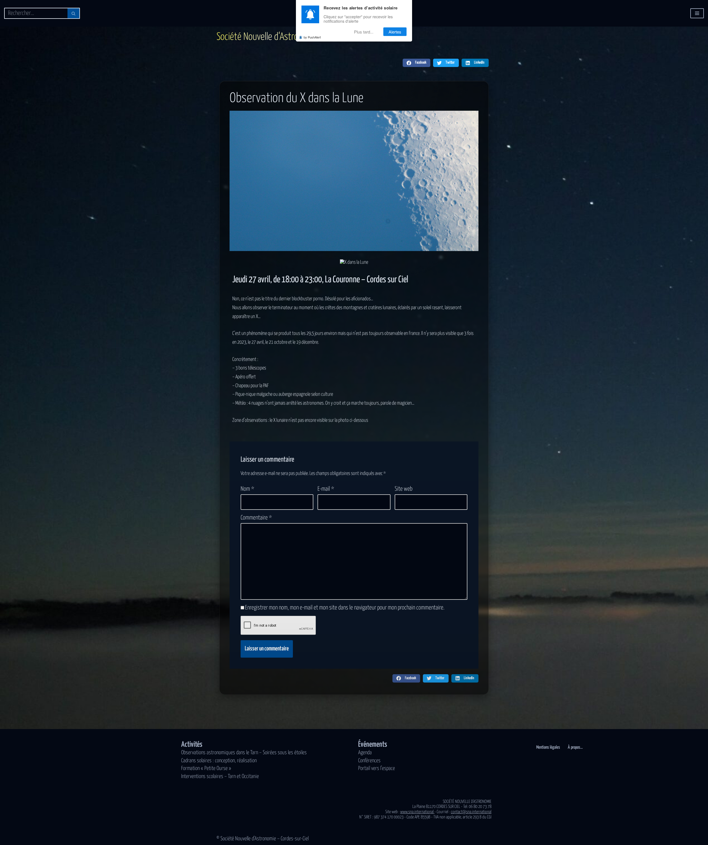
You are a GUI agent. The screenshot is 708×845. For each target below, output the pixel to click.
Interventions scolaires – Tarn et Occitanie (220, 776)
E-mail (325, 489)
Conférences (369, 760)
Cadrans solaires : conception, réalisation (219, 760)
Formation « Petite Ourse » (206, 768)
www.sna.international (417, 812)
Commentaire (256, 518)
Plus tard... (363, 32)
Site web (403, 489)
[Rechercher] (73, 13)
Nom (247, 489)
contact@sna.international (471, 812)
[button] (416, 63)
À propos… (575, 747)
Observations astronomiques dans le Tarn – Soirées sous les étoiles (244, 752)
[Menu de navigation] (697, 13)
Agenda (365, 752)
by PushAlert (312, 37)
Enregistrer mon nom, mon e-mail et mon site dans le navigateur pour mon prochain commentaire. (344, 608)
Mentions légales (548, 747)
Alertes (395, 32)
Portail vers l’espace (376, 768)
